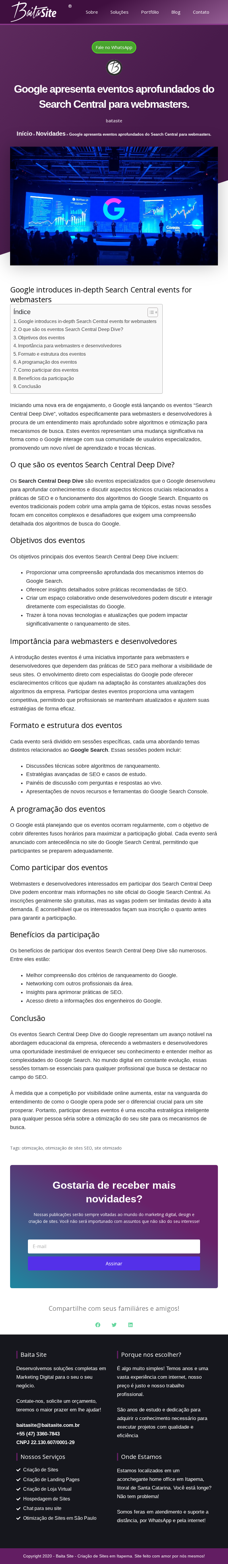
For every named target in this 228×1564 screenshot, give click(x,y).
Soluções (119, 12)
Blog (175, 12)
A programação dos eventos (47, 362)
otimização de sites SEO (68, 1148)
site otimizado (108, 1148)
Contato (201, 12)
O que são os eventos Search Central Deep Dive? (70, 329)
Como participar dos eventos (48, 370)
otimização (32, 1148)
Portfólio (150, 12)
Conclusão (29, 386)
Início (24, 133)
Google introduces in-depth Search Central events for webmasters (87, 321)
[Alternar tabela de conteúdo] (149, 312)
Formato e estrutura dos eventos (52, 354)
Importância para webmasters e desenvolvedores (69, 345)
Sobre (92, 12)
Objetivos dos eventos (41, 337)
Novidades (51, 133)
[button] (97, 1325)
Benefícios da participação (46, 378)
